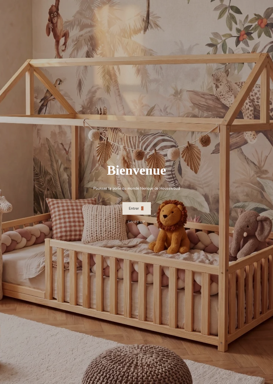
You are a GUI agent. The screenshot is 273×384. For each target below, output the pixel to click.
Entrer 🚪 (136, 208)
